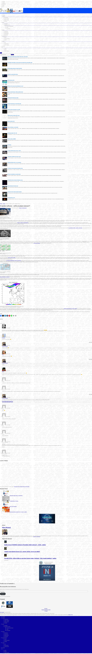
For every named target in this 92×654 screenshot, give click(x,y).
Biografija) (38, 536)
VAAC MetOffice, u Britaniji (5, 277)
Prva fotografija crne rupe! (11, 197)
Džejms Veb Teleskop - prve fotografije (13, 127)
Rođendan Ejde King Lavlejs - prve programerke (14, 162)
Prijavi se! (3, 593)
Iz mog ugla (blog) (9, 26)
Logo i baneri (6, 18)
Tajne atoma (6, 44)
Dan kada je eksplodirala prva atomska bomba (14, 174)
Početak (3, 616)
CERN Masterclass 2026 (11, 80)
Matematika (6, 33)
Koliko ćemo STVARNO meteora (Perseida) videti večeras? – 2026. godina (25, 545)
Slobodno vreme (7, 24)
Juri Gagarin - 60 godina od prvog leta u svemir (14, 156)
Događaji (6, 23)
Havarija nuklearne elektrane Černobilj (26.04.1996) (15, 68)
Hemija (3, 46)
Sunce (5, 37)
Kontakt (3, 1)
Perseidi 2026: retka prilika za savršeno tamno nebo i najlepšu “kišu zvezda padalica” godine (30, 558)
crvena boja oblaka (36, 243)
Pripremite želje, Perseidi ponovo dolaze (13, 97)
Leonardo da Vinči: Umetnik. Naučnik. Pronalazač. (15, 191)
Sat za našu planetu (13, 506)
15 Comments (24, 208)
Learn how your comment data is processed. (21, 486)
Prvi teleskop (9, 144)
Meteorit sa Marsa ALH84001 (12, 138)
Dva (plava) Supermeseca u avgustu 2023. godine (14, 103)
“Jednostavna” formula (14, 501)
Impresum (4, 3)
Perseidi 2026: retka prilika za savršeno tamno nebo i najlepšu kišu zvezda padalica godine (20, 62)
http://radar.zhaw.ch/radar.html (7, 401)
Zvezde (5, 39)
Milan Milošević (3, 208)
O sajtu (3, 2)
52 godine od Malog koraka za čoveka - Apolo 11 (14, 150)
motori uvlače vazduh (11, 257)
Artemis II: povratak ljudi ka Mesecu (13, 74)
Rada (3, 371)
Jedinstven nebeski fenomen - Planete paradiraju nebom (15, 91)
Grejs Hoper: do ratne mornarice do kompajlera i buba (15, 168)
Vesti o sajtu (6, 19)
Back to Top (70, 614)
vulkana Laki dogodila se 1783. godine (70, 308)
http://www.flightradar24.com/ (7, 402)
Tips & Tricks (6, 652)
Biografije (6, 34)
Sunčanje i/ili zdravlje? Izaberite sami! (13, 185)
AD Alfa (45, 608)
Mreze (5, 49)
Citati (7, 27)
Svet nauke (2, 612)
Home (1, 203)
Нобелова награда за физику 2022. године (14, 115)
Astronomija (4, 36)
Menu (1, 53)
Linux (5, 48)
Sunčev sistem (7, 38)
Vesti (3, 22)
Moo (3, 354)
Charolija (3, 337)
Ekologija (6, 31)
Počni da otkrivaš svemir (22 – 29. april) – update (18, 512)
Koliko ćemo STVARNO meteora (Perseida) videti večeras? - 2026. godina (18, 56)
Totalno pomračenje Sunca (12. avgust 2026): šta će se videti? (22, 551)
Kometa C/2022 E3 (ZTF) (11, 121)
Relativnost (6, 43)
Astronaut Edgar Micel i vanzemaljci (16, 495)
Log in (3, 6)
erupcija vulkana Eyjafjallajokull (22, 222)
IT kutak (46, 611)
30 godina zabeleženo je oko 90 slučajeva (13, 260)
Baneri (3, 5)
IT (2, 47)
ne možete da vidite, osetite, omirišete (75, 227)
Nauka (3, 29)
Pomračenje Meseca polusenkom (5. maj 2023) (14, 109)
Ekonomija (6, 32)
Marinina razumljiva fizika (46, 609)
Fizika (3, 41)
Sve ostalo (8, 28)
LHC (5, 42)
